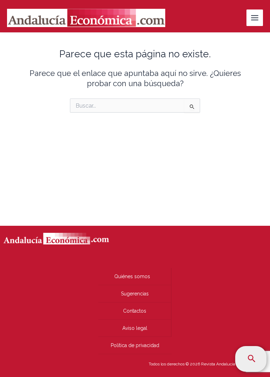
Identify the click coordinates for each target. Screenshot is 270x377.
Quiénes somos (132, 276)
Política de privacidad (135, 345)
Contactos (134, 311)
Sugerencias (135, 293)
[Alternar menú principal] (254, 17)
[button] (252, 359)
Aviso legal (134, 328)
